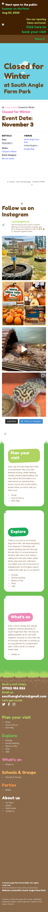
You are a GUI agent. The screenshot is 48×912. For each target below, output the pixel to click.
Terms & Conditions (9, 888)
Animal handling (18, 578)
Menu (39, 39)
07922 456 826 (13, 688)
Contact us (10, 811)
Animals (14, 575)
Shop (13, 583)
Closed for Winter (9, 151)
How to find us (17, 498)
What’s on (15, 654)
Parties (8, 790)
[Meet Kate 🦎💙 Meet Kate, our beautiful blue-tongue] (24, 349)
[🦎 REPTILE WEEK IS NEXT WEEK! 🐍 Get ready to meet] (24, 395)
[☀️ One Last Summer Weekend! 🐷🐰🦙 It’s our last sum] (24, 258)
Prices (14, 495)
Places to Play (17, 580)
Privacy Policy (22, 888)
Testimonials (10, 808)
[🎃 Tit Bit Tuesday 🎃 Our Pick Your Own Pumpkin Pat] (24, 303)
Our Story (9, 803)
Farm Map (15, 501)
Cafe (13, 586)
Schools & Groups (13, 777)
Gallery (8, 805)
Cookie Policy (33, 888)
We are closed (8, 158)
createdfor (16, 890)
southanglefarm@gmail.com (24, 696)
